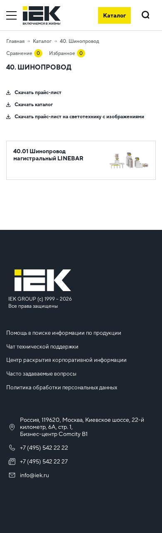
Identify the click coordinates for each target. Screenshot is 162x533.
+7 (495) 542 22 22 (44, 447)
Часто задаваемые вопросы (41, 374)
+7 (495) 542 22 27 (44, 461)
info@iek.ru (34, 475)
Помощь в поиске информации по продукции (63, 333)
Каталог (42, 41)
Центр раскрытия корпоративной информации (66, 360)
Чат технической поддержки (42, 347)
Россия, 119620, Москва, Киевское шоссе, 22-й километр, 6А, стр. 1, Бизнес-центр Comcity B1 (82, 426)
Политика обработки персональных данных (61, 387)
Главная (15, 41)
